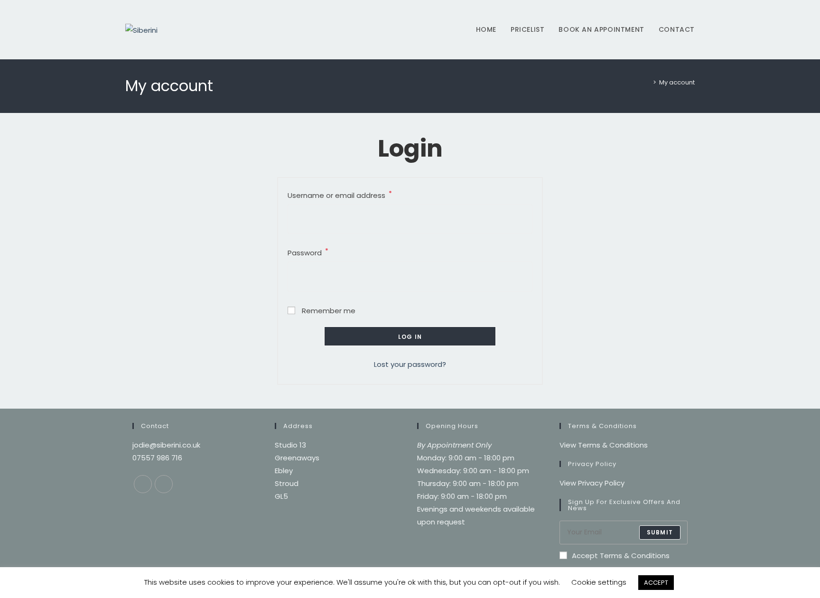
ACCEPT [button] (656, 582)
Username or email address (340, 194)
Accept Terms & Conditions (621, 556)
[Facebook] (143, 484)
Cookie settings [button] (598, 582)
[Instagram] (164, 484)
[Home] (647, 82)
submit (660, 532)
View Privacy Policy (591, 483)
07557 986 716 (157, 458)
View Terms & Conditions (603, 445)
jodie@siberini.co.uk (166, 445)
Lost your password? (410, 364)
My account (677, 82)
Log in (410, 337)
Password (308, 252)
